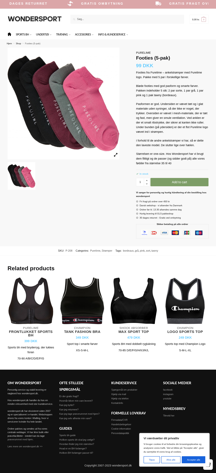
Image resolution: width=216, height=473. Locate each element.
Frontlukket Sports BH (31, 333)
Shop (18, 43)
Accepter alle (193, 459)
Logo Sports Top (185, 332)
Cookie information (121, 428)
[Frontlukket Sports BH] (31, 301)
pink (142, 250)
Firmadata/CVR (119, 420)
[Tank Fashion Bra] (82, 301)
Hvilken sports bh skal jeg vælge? (76, 439)
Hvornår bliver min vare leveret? (76, 400)
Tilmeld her (168, 415)
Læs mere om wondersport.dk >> (25, 446)
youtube (167, 398)
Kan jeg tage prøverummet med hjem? (79, 413)
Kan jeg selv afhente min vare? (75, 418)
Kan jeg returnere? (69, 409)
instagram (168, 394)
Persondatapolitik (120, 433)
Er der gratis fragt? (69, 396)
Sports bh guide (67, 435)
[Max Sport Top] (133, 301)
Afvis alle (170, 459)
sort (148, 250)
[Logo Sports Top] (185, 301)
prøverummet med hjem (20, 439)
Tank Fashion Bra (82, 332)
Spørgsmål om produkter (124, 389)
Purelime (143, 52)
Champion (82, 328)
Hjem (9, 43)
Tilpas (152, 459)
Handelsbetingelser (121, 424)
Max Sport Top (133, 332)
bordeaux (128, 250)
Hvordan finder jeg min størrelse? (76, 444)
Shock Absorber (133, 328)
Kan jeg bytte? (66, 405)
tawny (154, 250)
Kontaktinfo (117, 403)
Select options (31, 365)
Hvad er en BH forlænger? (73, 448)
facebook (168, 389)
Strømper (107, 250)
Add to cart (179, 182)
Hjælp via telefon (120, 398)
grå (137, 250)
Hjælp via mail (118, 394)
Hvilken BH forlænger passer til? (76, 452)
